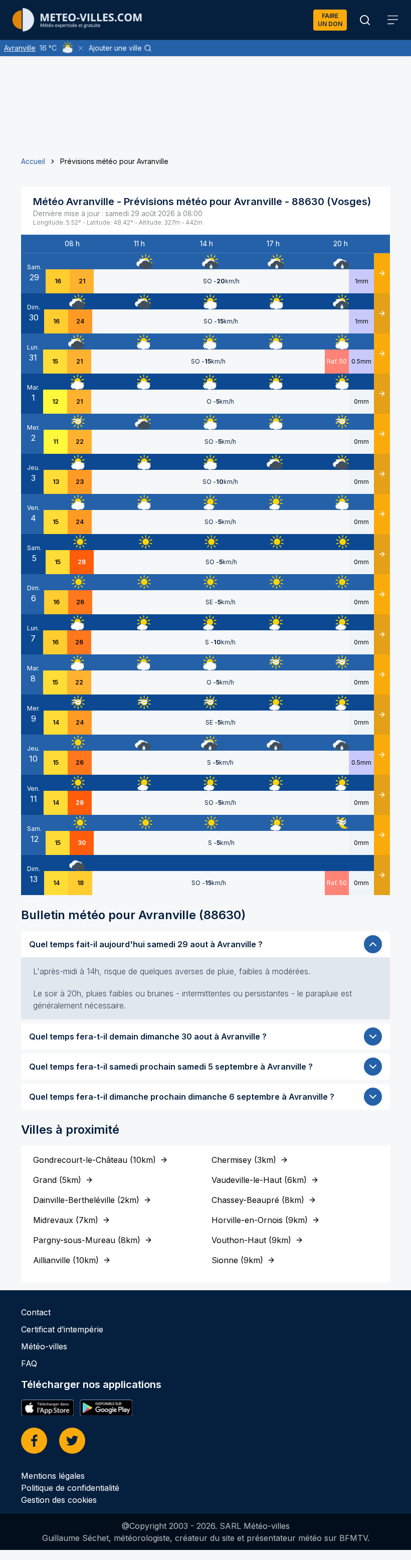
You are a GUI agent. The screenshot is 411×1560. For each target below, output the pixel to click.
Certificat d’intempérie (62, 1329)
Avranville (20, 48)
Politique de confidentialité (70, 1488)
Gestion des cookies (59, 1500)
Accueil (33, 161)
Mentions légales (53, 1476)
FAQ (29, 1363)
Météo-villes (44, 1346)
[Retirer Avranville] (81, 48)
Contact (36, 1312)
